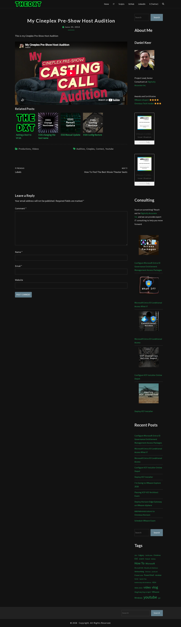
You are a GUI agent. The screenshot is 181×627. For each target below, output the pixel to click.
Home (106, 4)
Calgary (141, 555)
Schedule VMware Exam (144, 520)
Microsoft (150, 563)
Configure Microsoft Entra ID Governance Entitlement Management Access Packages (148, 266)
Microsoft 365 (138, 568)
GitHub (131, 4)
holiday (153, 559)
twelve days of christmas (142, 582)
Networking (139, 571)
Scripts (121, 4)
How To (139, 563)
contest (100, 148)
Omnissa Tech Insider (144, 103)
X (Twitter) (153, 4)
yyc (159, 598)
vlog (155, 587)
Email (18, 266)
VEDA (154, 582)
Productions (25, 148)
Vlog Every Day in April (142, 592)
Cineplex (90, 148)
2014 (135, 555)
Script (136, 579)
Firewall (147, 559)
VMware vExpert (141, 100)
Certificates (148, 555)
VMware (155, 592)
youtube (109, 148)
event (141, 558)
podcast (155, 572)
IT (114, 4)
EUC (136, 558)
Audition (80, 148)
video (147, 587)
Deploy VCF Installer (143, 411)
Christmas (157, 555)
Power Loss (138, 575)
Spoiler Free (142, 579)
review (158, 575)
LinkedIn (141, 4)
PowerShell (149, 575)
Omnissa (148, 572)
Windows (138, 598)
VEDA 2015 (138, 588)
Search (157, 17)
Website (19, 279)
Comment (21, 208)
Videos (35, 148)
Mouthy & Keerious (151, 568)
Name (19, 252)
